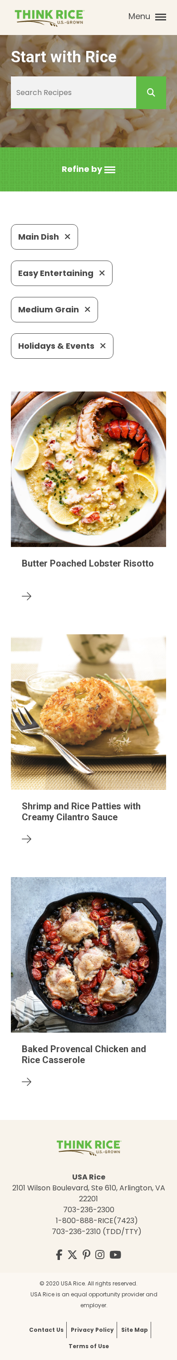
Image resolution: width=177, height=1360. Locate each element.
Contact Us (46, 1330)
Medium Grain (49, 309)
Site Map (134, 1330)
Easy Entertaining (56, 273)
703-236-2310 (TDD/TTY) (97, 1231)
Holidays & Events (57, 345)
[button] (88, 169)
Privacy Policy (92, 1330)
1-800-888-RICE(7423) (97, 1220)
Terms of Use (89, 1346)
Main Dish (39, 236)
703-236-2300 (88, 1209)
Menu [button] (140, 16)
